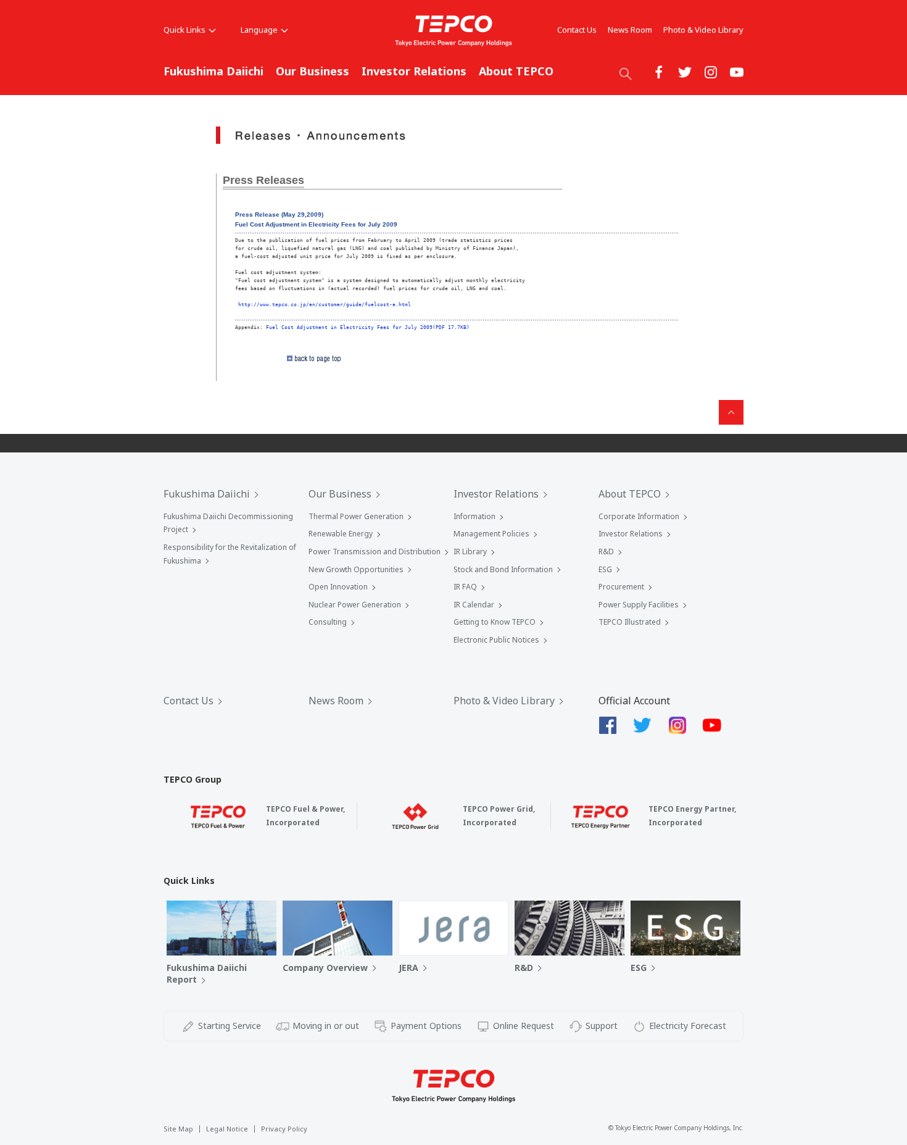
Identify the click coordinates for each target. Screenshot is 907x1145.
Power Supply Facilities (638, 604)
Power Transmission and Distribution (375, 551)
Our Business (312, 71)
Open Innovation (338, 586)
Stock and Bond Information (503, 569)
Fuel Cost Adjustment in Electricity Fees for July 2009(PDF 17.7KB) (368, 327)
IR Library (470, 551)
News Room (630, 29)
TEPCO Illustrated (629, 622)
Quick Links (184, 29)
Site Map (178, 1128)
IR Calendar (474, 604)
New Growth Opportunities (356, 569)
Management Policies (491, 533)
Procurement (621, 586)
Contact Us (577, 29)
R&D (606, 551)
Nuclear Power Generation (355, 604)
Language (259, 29)
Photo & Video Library (703, 29)
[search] (625, 73)
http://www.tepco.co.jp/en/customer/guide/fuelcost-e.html (324, 304)
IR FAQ (465, 586)
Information (474, 516)
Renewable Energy (341, 533)
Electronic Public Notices (496, 640)
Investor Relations (414, 71)
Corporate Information (638, 516)
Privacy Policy (284, 1128)
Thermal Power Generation (356, 516)
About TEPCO (516, 71)
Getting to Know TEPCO (495, 622)
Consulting (328, 622)
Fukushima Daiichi (213, 71)
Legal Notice (227, 1128)
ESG (605, 569)
